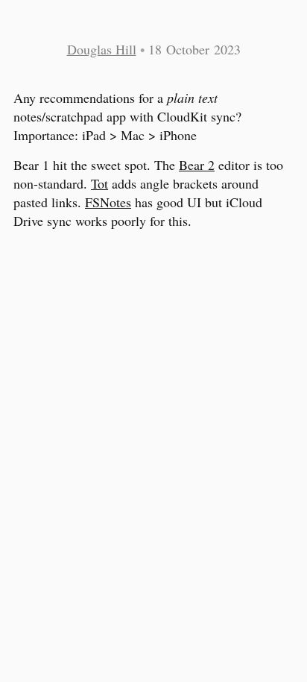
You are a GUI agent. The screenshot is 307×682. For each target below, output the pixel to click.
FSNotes (108, 202)
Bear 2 (197, 165)
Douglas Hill (101, 49)
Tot (99, 183)
